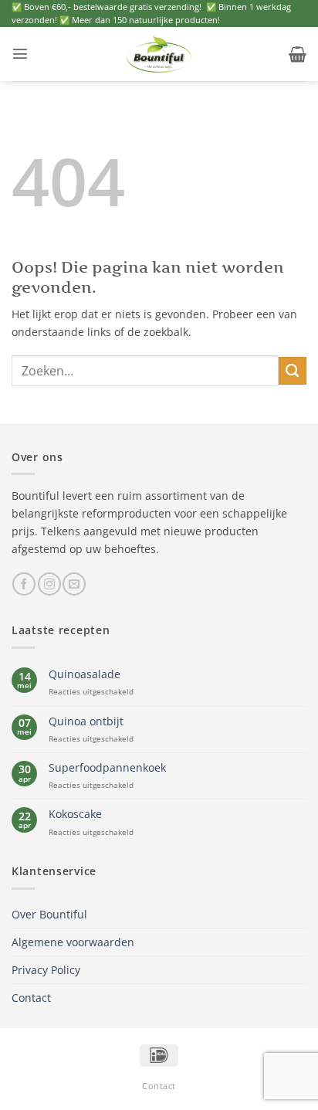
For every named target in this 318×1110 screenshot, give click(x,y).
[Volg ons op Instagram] (49, 584)
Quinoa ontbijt (86, 721)
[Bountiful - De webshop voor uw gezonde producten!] (159, 54)
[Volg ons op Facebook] (24, 584)
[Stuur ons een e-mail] (74, 584)
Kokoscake (75, 813)
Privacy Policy (46, 969)
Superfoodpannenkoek (107, 767)
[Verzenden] (292, 371)
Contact (31, 997)
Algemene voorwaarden (73, 942)
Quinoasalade (84, 674)
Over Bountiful (49, 914)
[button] (20, 53)
